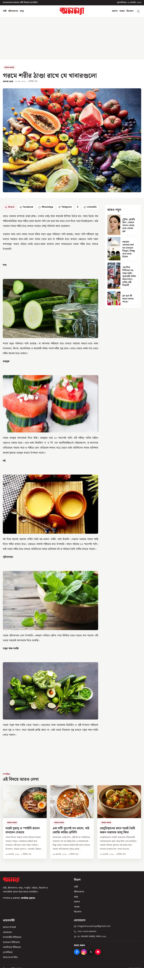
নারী (4, 11)
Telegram (66, 207)
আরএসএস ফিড (10, 957)
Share (11, 207)
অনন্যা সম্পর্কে (9, 927)
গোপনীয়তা (8, 952)
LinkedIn (92, 207)
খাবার (122, 11)
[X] (91, 952)
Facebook (28, 207)
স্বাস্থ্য (22, 11)
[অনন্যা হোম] (72, 11)
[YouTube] (98, 952)
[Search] (138, 11)
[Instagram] (84, 952)
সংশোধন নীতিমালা (11, 942)
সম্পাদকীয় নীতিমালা (12, 937)
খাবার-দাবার (9, 67)
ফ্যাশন (115, 11)
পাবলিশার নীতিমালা (12, 947)
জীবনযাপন (13, 11)
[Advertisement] (72, 38)
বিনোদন (129, 11)
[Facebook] (77, 952)
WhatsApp (47, 207)
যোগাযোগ (7, 932)
